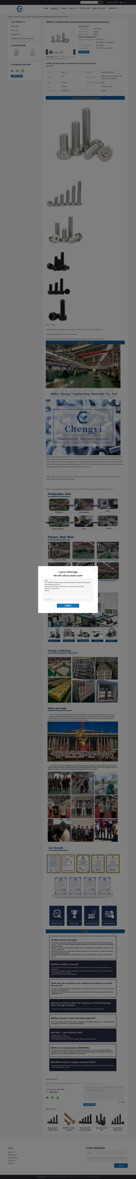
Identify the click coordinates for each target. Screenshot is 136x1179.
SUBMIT (68, 605)
